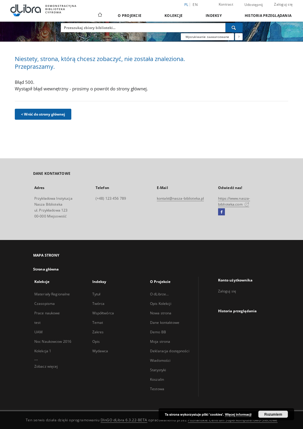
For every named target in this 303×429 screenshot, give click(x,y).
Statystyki (158, 369)
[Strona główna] (99, 15)
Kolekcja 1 (42, 350)
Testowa (157, 388)
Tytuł (96, 294)
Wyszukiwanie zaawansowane (207, 37)
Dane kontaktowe (164, 322)
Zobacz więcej (46, 366)
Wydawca (100, 350)
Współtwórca (103, 313)
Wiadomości (160, 360)
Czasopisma (44, 303)
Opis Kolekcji (160, 303)
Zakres (98, 331)
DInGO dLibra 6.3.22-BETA (124, 419)
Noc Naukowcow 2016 (52, 341)
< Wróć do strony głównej (43, 114)
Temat (97, 322)
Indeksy (214, 15)
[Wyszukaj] (234, 27)
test (37, 322)
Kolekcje (174, 15)
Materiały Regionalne (52, 294)
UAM (38, 331)
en (195, 5)
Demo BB (158, 331)
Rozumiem (273, 414)
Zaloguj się (283, 4)
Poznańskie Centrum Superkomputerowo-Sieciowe (233, 419)
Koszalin (157, 379)
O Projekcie (129, 15)
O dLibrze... (159, 294)
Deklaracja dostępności (169, 350)
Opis (96, 341)
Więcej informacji (238, 414)
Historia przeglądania (268, 15)
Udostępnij (253, 4)
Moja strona (160, 341)
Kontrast (226, 4)
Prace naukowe (47, 313)
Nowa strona (160, 313)
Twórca (98, 303)
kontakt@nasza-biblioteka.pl (180, 198)
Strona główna (46, 269)
